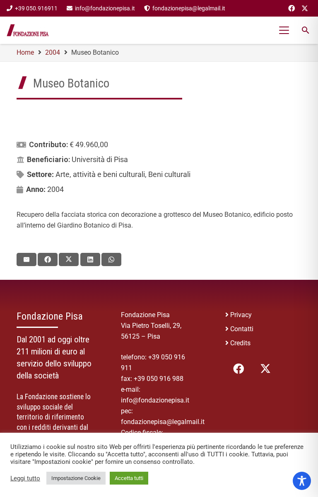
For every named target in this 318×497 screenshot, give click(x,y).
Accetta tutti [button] (129, 478)
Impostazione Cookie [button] (76, 478)
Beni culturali (169, 174)
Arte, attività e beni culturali (100, 174)
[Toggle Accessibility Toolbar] (302, 481)
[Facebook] (291, 8)
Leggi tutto (25, 478)
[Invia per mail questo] (26, 259)
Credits (240, 343)
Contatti (241, 329)
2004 (55, 189)
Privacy (241, 315)
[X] (304, 8)
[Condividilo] (48, 259)
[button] (284, 30)
